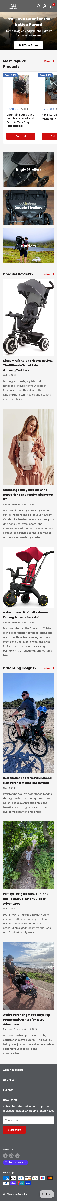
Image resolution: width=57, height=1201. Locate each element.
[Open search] (38, 6)
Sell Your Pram (28, 45)
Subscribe (14, 1130)
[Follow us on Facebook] (5, 1155)
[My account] (44, 6)
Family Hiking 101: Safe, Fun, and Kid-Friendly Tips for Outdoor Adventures (25, 899)
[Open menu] (4, 6)
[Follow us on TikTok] (17, 1155)
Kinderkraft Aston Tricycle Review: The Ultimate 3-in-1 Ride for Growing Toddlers (28, 365)
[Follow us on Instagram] (11, 1155)
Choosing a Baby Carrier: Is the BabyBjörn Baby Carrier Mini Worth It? (28, 494)
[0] (51, 6)
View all (49, 61)
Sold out (21, 136)
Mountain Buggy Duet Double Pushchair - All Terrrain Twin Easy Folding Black (20, 120)
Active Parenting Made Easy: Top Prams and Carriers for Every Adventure (26, 1019)
